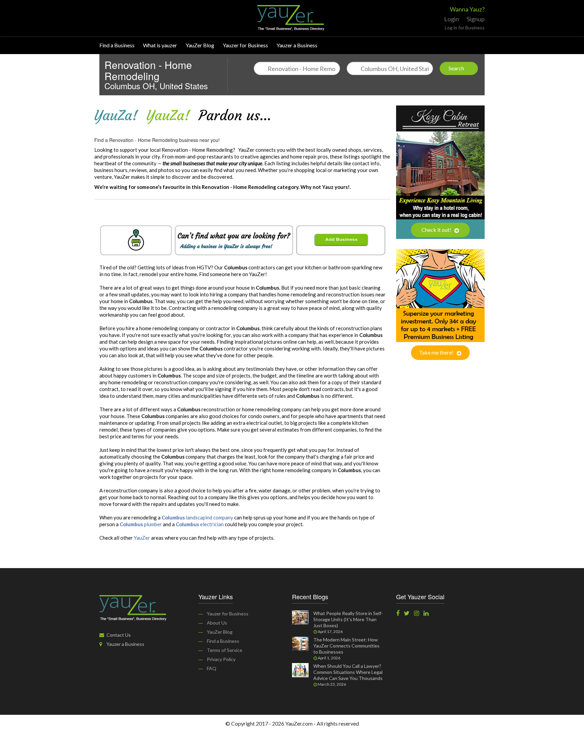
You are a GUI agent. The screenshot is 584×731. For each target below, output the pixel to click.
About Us (217, 623)
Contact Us (118, 635)
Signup (476, 19)
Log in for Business (465, 27)
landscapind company (197, 517)
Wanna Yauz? (467, 9)
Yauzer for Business (245, 45)
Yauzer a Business (296, 45)
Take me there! (437, 352)
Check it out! (436, 229)
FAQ (211, 668)
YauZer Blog (200, 45)
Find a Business (117, 45)
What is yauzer (160, 45)
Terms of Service (224, 650)
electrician (200, 524)
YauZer (142, 538)
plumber (141, 524)
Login (451, 19)
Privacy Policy (221, 659)
